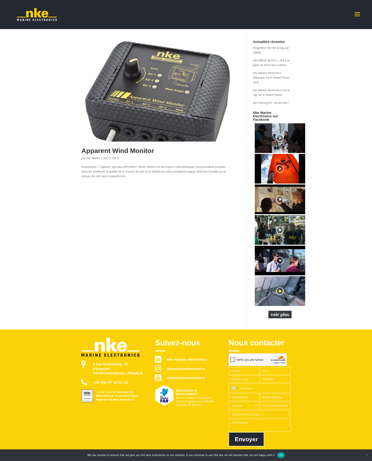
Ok (281, 455)
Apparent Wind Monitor (117, 150)
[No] (367, 455)
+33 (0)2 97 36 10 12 (110, 382)
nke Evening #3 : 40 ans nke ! (271, 103)
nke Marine (93, 158)
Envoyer (246, 439)
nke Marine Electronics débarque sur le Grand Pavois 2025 (271, 77)
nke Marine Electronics (187, 359)
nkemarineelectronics (186, 369)
